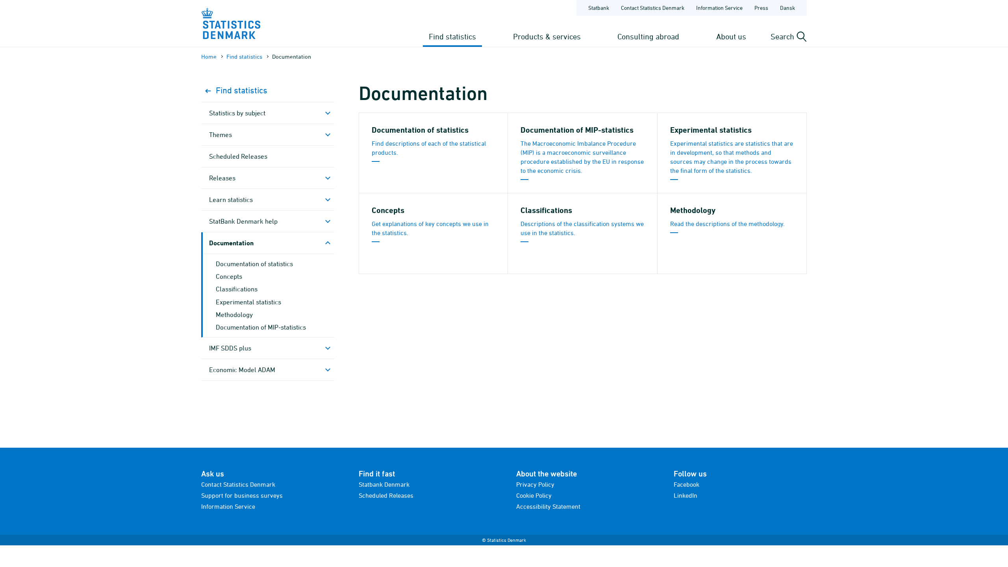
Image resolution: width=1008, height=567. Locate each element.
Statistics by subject (237, 113)
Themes (220, 135)
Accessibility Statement (548, 506)
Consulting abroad (648, 36)
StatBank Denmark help (243, 221)
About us (731, 36)
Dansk (787, 7)
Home (209, 56)
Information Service (719, 7)
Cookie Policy (534, 495)
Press (761, 7)
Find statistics (452, 36)
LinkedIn (685, 495)
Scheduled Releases (238, 156)
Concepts (229, 276)
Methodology (234, 315)
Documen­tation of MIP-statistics (261, 327)
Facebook (686, 484)
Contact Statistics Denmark (652, 7)
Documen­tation (231, 243)
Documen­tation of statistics (254, 264)
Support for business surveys (242, 495)
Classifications (237, 289)
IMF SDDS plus (230, 348)
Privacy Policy (535, 484)
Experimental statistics (248, 302)
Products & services (547, 36)
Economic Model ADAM (242, 370)
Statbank (598, 7)
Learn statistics (231, 200)
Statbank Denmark (384, 484)
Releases (222, 178)
